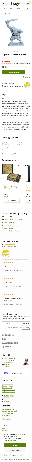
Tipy (6, 14)
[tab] (14, 51)
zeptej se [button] (27, 77)
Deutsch (6, 401)
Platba (11, 386)
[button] (16, 94)
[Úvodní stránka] (3, 14)
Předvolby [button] (13, 440)
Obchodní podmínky (8, 409)
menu (6, 4)
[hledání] (28, 9)
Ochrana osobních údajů (9, 411)
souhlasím (15, 445)
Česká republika (9, 395)
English (6, 399)
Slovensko (7, 397)
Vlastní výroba (8, 228)
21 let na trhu (8, 225)
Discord (6, 364)
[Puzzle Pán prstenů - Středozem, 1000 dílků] (12, 183)
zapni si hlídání (6, 63)
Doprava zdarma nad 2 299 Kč (13, 219)
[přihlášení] (23, 4)
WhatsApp (7, 366)
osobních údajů (26, 329)
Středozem (19, 14)
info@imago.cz (8, 362)
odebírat (24, 323)
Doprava (4, 386)
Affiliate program (7, 419)
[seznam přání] (28, 72)
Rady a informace (7, 413)
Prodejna (4, 430)
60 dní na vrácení (9, 222)
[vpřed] (30, 33)
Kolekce (11, 14)
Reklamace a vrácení (8, 390)
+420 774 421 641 (10, 358)
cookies (18, 434)
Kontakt (4, 428)
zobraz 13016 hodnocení (10, 246)
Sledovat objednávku (8, 392)
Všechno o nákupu (7, 384)
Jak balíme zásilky (7, 388)
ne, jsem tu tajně (15, 450)
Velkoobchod (6, 415)
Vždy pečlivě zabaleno (11, 231)
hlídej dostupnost (14, 72)
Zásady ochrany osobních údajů (14, 455)
